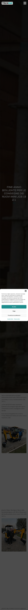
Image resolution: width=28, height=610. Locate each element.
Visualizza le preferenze (14, 315)
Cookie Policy (10, 319)
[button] (25, 291)
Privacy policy (17, 319)
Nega (14, 311)
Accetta (14, 306)
